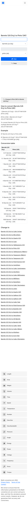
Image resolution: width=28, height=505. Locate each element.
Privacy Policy (5, 482)
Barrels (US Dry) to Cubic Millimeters (13, 275)
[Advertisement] (14, 21)
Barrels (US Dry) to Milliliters (10, 278)
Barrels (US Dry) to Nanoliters (10, 282)
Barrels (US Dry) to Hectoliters (11, 315)
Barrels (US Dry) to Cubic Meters (11, 329)
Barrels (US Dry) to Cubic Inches (11, 231)
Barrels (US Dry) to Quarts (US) (11, 238)
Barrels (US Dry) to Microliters (10, 235)
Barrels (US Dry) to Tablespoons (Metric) (14, 252)
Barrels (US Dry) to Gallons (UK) (11, 299)
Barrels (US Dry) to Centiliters (10, 265)
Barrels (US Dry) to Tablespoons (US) (13, 245)
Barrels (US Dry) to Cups (9, 241)
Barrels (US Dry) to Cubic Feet (10, 302)
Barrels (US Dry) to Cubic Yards (11, 326)
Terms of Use (15, 482)
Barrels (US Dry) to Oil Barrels (10, 319)
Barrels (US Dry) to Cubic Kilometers (13, 339)
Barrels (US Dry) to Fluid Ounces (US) (13, 262)
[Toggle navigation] (25, 2)
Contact (3, 484)
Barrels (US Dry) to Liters (9, 289)
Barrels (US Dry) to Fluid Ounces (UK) (13, 305)
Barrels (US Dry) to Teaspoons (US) (12, 258)
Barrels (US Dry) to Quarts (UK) (11, 292)
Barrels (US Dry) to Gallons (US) (11, 295)
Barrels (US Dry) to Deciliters (10, 272)
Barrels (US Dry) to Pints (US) (10, 248)
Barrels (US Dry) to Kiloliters (10, 332)
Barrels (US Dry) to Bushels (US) (11, 309)
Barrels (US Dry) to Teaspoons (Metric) (13, 255)
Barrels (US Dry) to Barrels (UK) (11, 322)
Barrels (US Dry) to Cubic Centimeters (13, 268)
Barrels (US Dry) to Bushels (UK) (11, 312)
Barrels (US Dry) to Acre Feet (10, 336)
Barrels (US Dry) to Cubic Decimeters (13, 285)
